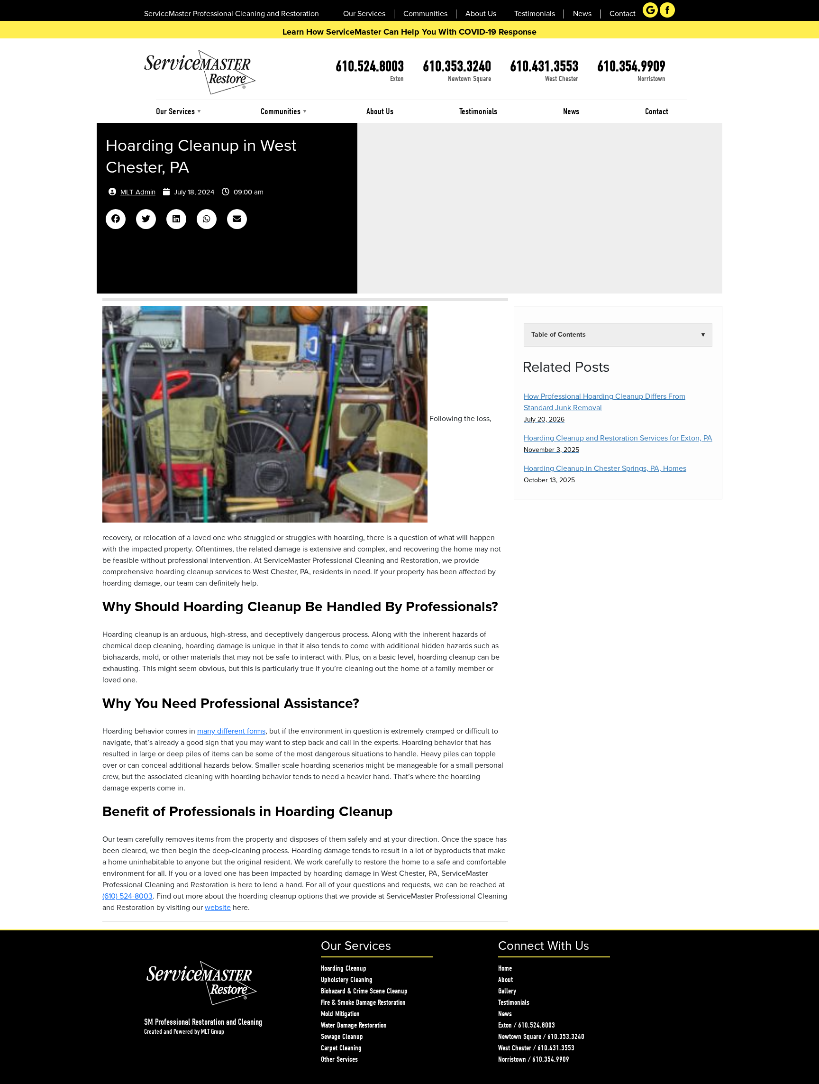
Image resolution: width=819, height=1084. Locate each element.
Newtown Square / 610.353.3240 (541, 1036)
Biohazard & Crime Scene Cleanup (364, 991)
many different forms (231, 731)
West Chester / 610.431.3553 (536, 1048)
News (505, 1014)
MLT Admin (137, 192)
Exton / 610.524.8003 (526, 1025)
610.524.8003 (370, 66)
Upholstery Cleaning (347, 979)
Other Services (339, 1059)
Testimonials (513, 1002)
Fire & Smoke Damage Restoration (363, 1002)
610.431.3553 (544, 66)
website (218, 907)
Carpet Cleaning (341, 1048)
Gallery (507, 991)
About (505, 979)
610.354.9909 (631, 66)
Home (505, 968)
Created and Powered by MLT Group (184, 1032)
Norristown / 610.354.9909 (533, 1059)
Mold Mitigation (340, 1014)
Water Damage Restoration (354, 1025)
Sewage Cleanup (342, 1036)
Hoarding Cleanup (343, 968)
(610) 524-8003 (127, 896)
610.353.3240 (457, 66)
